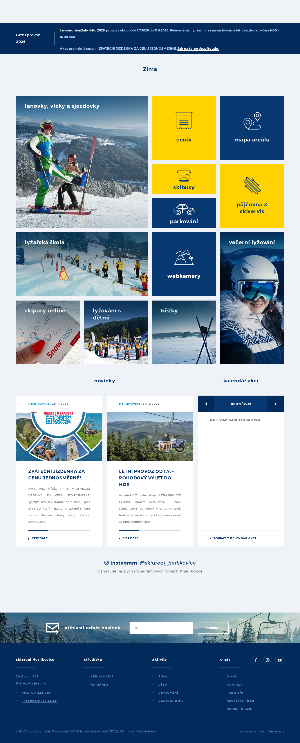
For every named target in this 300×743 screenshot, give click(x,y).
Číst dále (40, 538)
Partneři (235, 693)
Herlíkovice (102, 676)
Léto (163, 684)
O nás (232, 676)
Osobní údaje (239, 709)
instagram (152, 563)
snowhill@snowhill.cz (141, 731)
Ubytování (168, 693)
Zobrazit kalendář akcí (234, 538)
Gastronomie (171, 701)
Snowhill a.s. (34, 731)
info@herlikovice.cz (39, 701)
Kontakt (234, 684)
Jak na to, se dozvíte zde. (198, 48)
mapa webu (248, 731)
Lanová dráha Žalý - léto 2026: (82, 30)
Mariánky (99, 684)
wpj (281, 731)
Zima (163, 676)
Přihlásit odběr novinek (92, 628)
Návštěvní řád (240, 701)
